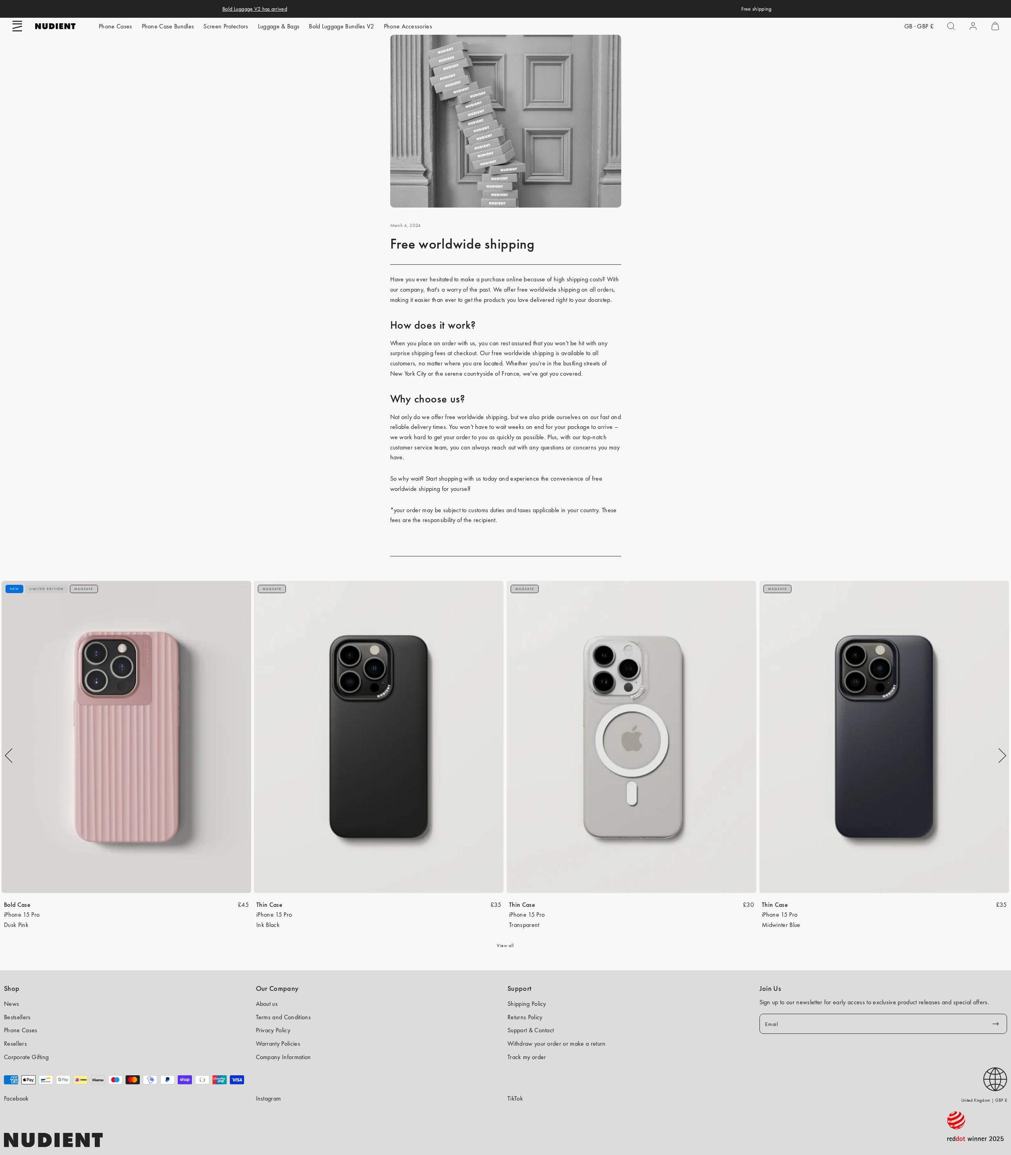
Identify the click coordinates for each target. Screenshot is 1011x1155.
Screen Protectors (225, 26)
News (11, 1004)
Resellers (15, 1043)
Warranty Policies (278, 1043)
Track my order (526, 1057)
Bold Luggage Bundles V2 (341, 26)
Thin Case (269, 904)
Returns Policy (524, 1017)
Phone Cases (115, 26)
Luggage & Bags (278, 26)
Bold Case (17, 904)
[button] (17, 26)
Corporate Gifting (26, 1057)
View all (505, 945)
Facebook (16, 1098)
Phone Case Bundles (168, 26)
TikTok (515, 1098)
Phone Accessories (408, 26)
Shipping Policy (526, 1004)
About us (267, 1004)
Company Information (283, 1057)
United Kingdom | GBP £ (984, 1100)
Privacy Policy (273, 1030)
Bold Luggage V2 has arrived (254, 8)
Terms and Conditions (283, 1017)
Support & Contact (530, 1030)
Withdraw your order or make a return (556, 1043)
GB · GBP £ (919, 26)
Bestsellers (17, 1017)
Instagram (268, 1098)
